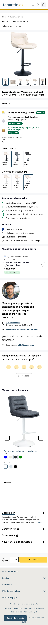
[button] (4, 141)
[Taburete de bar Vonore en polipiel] (24, 54)
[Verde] (20, 457)
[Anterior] (7, 438)
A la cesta (33, 559)
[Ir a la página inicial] (13, 4)
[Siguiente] (40, 438)
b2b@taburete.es (26, 345)
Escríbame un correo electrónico (22, 329)
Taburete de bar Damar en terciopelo (20, 451)
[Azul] (6, 457)
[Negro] (15, 467)
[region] (24, 438)
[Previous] (4, 264)
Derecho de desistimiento (34, 608)
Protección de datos (19, 612)
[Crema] (11, 457)
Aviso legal (33, 612)
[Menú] (33, 4)
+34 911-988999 (13, 322)
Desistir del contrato (15, 618)
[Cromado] (11, 467)
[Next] (43, 264)
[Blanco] (6, 467)
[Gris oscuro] (15, 457)
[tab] (23, 517)
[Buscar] (38, 4)
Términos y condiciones (13, 608)
